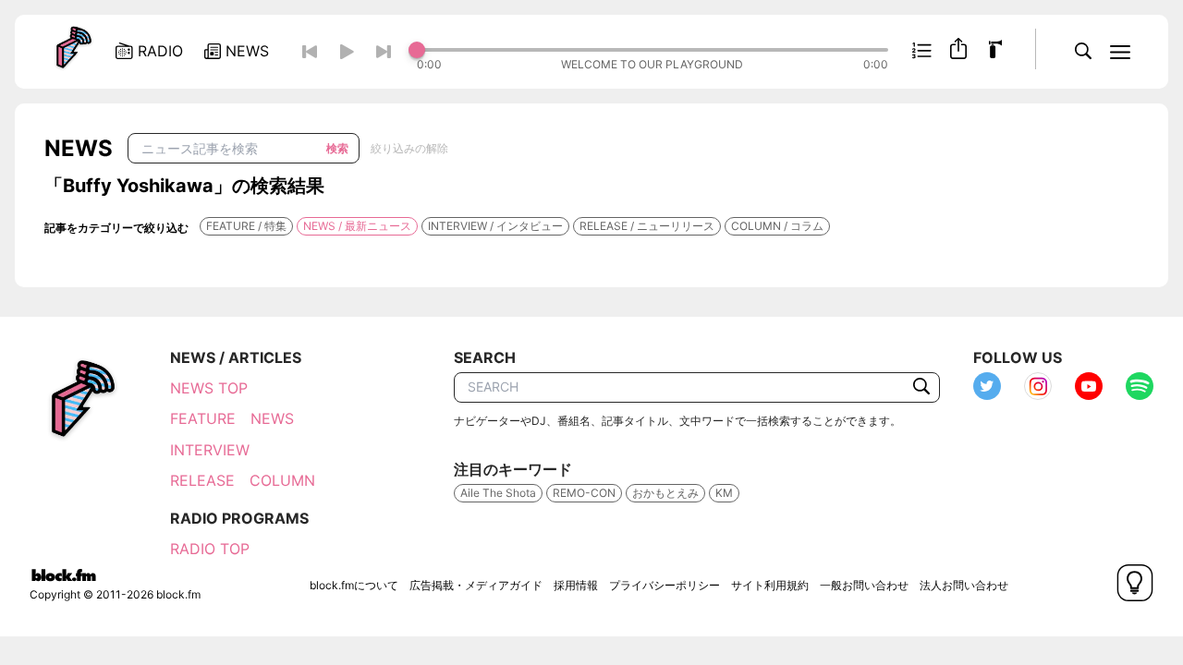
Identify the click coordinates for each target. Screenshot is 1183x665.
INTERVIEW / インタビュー (495, 226)
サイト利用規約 (770, 585)
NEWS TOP (209, 388)
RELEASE (202, 480)
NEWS (272, 418)
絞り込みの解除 (409, 148)
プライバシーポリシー (664, 585)
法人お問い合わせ (964, 585)
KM (724, 493)
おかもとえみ (665, 493)
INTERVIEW (210, 450)
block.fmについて (354, 585)
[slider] (652, 50)
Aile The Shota (498, 493)
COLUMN (282, 480)
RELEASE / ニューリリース (646, 226)
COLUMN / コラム (777, 226)
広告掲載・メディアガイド (476, 585)
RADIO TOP (210, 548)
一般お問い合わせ (864, 585)
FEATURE (203, 418)
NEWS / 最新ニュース (357, 226)
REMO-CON (584, 493)
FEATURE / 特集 (246, 226)
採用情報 (576, 585)
